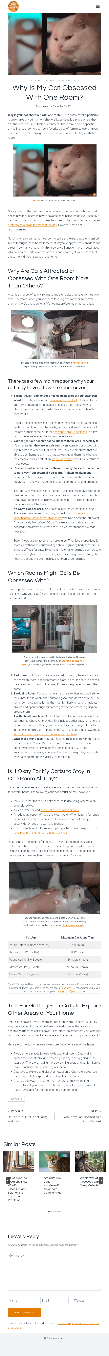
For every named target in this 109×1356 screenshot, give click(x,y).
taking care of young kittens (70, 991)
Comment (16, 1255)
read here (66, 988)
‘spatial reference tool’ (63, 400)
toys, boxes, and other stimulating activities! (40, 832)
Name (13, 1300)
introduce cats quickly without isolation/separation (45, 734)
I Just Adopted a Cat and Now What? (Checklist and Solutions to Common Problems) (17, 1189)
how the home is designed (70, 432)
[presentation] (18, 1161)
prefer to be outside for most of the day (32, 225)
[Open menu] (98, 6)
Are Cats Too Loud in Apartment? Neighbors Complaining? (52, 1185)
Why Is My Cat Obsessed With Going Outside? (82, 1116)
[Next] (101, 1180)
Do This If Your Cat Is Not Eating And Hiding (27, 1116)
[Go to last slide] (8, 1180)
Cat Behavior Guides (42, 81)
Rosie (36, 200)
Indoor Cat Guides (68, 81)
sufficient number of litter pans (60, 810)
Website (79, 1300)
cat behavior (16, 1098)
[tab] (49, 1211)
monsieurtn (44, 106)
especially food (61, 459)
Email (45, 1300)
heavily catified (80, 362)
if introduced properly (73, 925)
